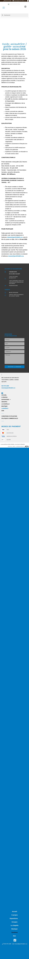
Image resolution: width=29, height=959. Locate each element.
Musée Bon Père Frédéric (8, 444)
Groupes (4, 401)
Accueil (4, 395)
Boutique (4, 406)
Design (10, 446)
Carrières (4, 408)
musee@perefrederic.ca (8, 388)
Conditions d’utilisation (9, 416)
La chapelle (5, 404)
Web (14, 446)
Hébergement (20, 446)
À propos (4, 397)
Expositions (5, 399)
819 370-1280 (5, 386)
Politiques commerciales (9, 418)
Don (2, 410)
